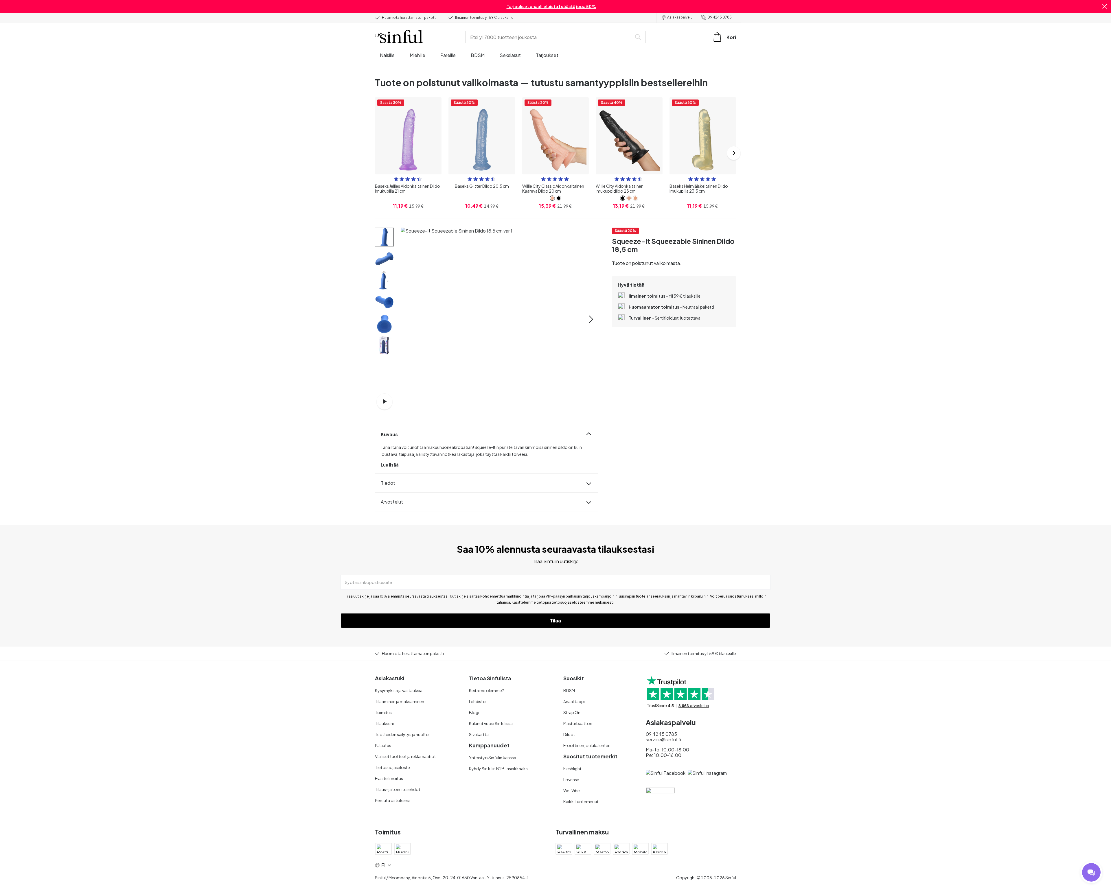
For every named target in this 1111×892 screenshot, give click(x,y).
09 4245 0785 (719, 17)
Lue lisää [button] (390, 464)
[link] (552, 198)
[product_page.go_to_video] (384, 401)
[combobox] (550, 37)
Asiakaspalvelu (680, 17)
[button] (1104, 6)
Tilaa (555, 621)
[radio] (396, 179)
